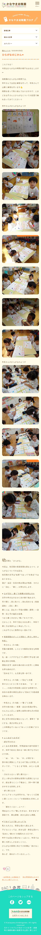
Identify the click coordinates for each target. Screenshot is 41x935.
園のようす (6, 51)
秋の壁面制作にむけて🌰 (31, 878)
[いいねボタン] (4, 869)
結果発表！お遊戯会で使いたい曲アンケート (11, 878)
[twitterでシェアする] (20, 902)
